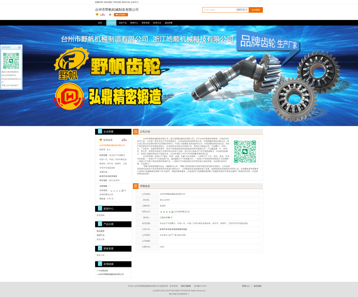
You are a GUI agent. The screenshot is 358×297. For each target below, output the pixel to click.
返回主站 (126, 2)
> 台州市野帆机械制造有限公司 (110, 274)
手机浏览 (117, 2)
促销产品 (100, 235)
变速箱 (114, 176)
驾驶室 (180, 229)
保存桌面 (108, 2)
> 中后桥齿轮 (102, 271)
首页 (100, 23)
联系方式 (157, 23)
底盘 (185, 229)
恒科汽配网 (186, 286)
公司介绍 (111, 23)
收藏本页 (99, 2)
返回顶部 (258, 286)
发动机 (108, 176)
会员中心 (135, 2)
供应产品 (123, 23)
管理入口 (246, 286)
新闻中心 (134, 23)
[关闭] (19, 47)
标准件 (102, 176)
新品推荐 (100, 231)
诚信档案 (169, 23)
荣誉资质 (146, 23)
